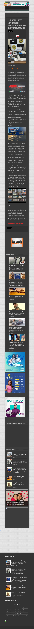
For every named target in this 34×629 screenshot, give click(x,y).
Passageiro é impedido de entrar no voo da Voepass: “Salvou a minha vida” (16, 313)
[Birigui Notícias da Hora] (17, 2)
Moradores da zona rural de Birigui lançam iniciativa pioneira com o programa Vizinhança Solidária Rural (17, 283)
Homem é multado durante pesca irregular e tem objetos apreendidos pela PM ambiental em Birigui (16, 267)
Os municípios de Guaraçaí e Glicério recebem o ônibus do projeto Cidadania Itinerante (19, 454)
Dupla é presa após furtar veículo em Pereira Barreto (16, 297)
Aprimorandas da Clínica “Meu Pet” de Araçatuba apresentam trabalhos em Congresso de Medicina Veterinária (16, 345)
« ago (7, 618)
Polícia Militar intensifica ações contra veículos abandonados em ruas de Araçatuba (16, 329)
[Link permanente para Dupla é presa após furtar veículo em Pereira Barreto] (17, 291)
